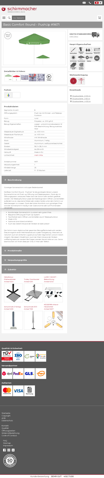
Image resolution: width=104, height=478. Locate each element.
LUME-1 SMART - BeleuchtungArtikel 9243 (50, 279)
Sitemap (7, 443)
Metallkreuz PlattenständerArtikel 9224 (10, 279)
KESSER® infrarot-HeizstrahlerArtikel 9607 (51, 307)
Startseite (6, 413)
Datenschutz (7, 420)
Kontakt (5, 426)
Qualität (5, 428)
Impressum (8, 445)
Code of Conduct (9, 435)
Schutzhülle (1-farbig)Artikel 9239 (12, 308)
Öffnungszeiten (8, 431)
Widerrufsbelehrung (10, 433)
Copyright (6, 416)
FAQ (5, 441)
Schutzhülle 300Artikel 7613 (30, 308)
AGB (4, 418)
